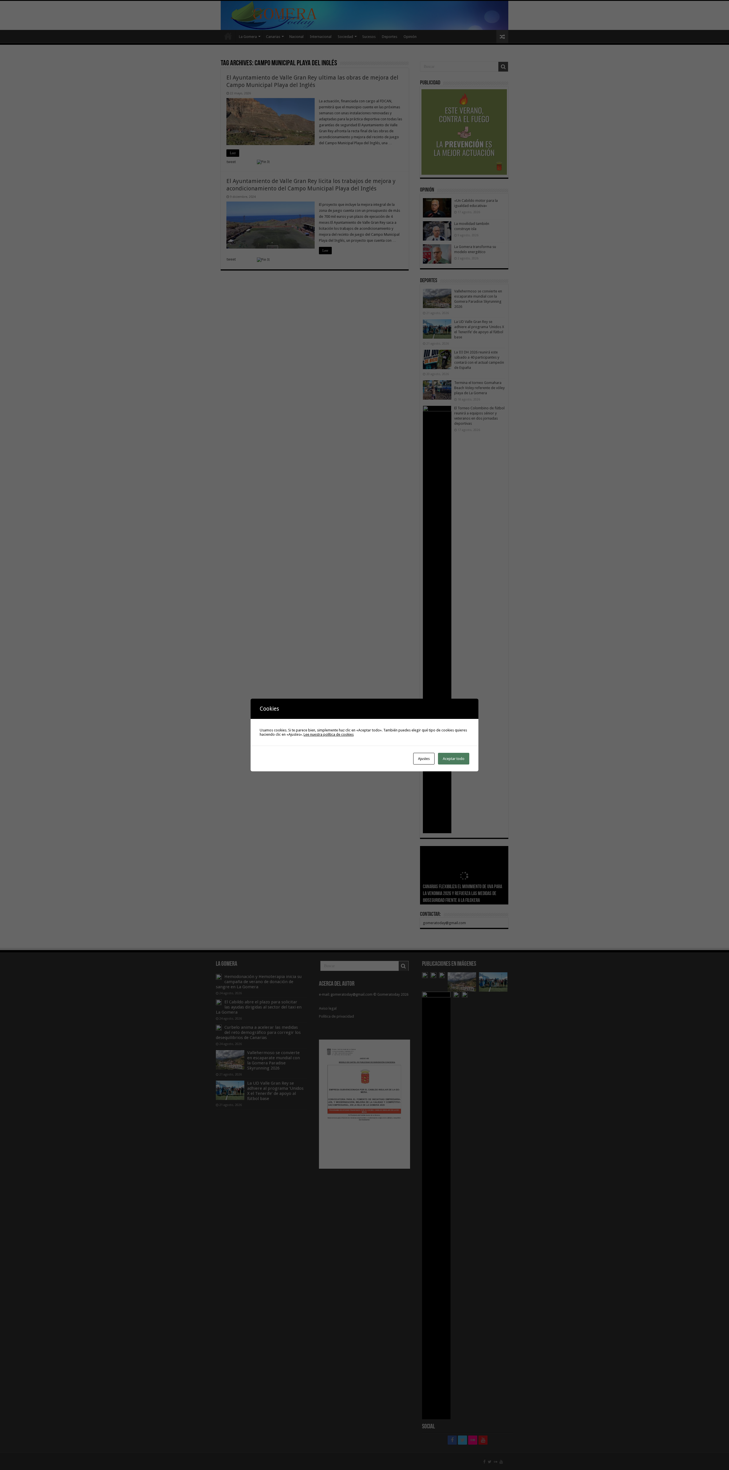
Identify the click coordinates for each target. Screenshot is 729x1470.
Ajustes (424, 759)
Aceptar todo (453, 759)
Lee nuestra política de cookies (329, 734)
